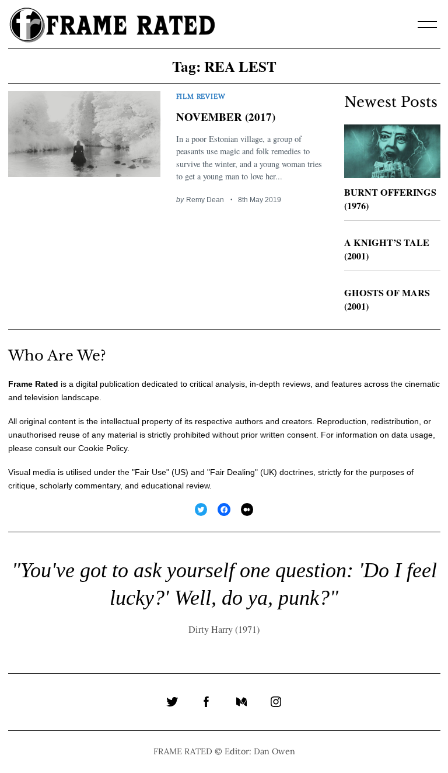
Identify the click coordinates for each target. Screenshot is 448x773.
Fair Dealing (232, 472)
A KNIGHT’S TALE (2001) (386, 249)
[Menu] (427, 24)
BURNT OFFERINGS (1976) (390, 199)
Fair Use (150, 472)
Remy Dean (205, 199)
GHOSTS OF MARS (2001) (387, 299)
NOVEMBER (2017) (225, 116)
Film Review (201, 96)
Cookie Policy (102, 448)
